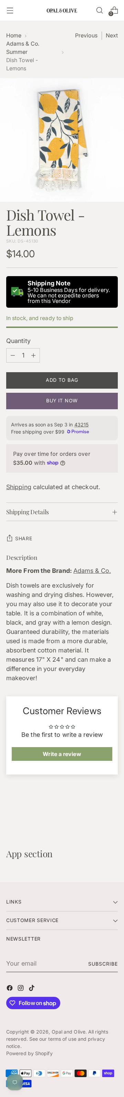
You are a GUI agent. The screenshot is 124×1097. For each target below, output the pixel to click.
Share (23, 538)
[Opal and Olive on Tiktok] (32, 989)
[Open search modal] (99, 10)
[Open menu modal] (10, 10)
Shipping (18, 487)
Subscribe (103, 964)
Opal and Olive (68, 1032)
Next (112, 35)
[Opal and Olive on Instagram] (21, 989)
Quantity (18, 340)
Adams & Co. (92, 570)
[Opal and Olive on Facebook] (10, 989)
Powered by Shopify (29, 1053)
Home (13, 35)
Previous (86, 35)
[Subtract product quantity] (13, 355)
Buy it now (62, 400)
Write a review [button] (62, 754)
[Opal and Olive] (62, 10)
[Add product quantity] (33, 355)
